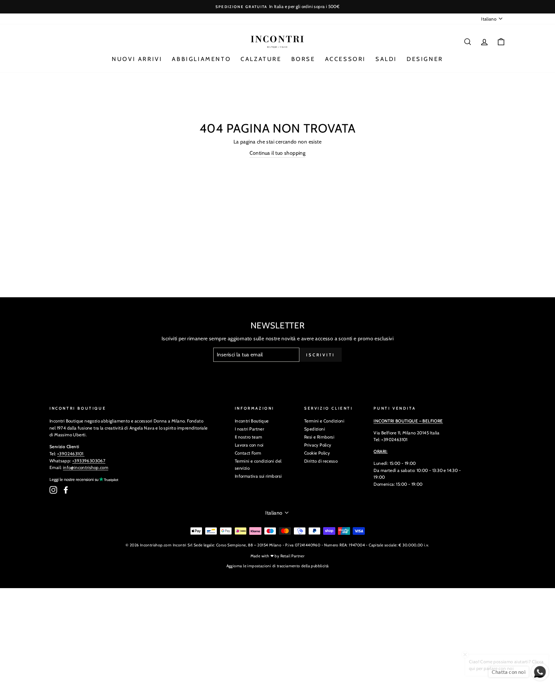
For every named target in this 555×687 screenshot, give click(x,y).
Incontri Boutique (252, 420)
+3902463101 (70, 453)
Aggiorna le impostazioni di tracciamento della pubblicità (277, 565)
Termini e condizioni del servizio (258, 464)
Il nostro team (248, 436)
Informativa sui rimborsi (258, 476)
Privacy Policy (317, 445)
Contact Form (248, 453)
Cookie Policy (317, 453)
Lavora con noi (249, 445)
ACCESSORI (345, 59)
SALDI (386, 59)
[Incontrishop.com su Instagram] (53, 490)
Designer (425, 59)
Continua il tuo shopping (278, 153)
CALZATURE (261, 59)
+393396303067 (88, 460)
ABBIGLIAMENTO (201, 59)
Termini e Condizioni (324, 420)
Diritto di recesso (321, 461)
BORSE (303, 59)
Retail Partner (292, 555)
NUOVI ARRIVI (137, 59)
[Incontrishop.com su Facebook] (66, 490)
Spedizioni (314, 428)
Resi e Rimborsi (319, 436)
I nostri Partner (249, 428)
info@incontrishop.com (85, 467)
